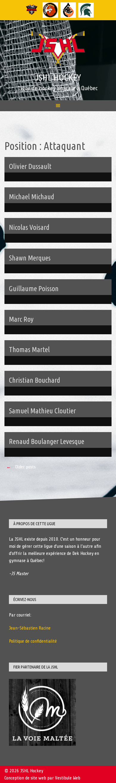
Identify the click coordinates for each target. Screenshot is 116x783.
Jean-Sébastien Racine (30, 628)
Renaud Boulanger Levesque (46, 441)
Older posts (21, 467)
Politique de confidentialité (33, 641)
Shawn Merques (30, 258)
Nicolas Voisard (29, 227)
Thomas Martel (29, 350)
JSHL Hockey (58, 77)
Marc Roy (21, 319)
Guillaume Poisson (34, 289)
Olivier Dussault (30, 166)
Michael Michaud (31, 197)
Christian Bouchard (34, 380)
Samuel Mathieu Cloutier (42, 411)
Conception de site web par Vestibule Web (42, 778)
